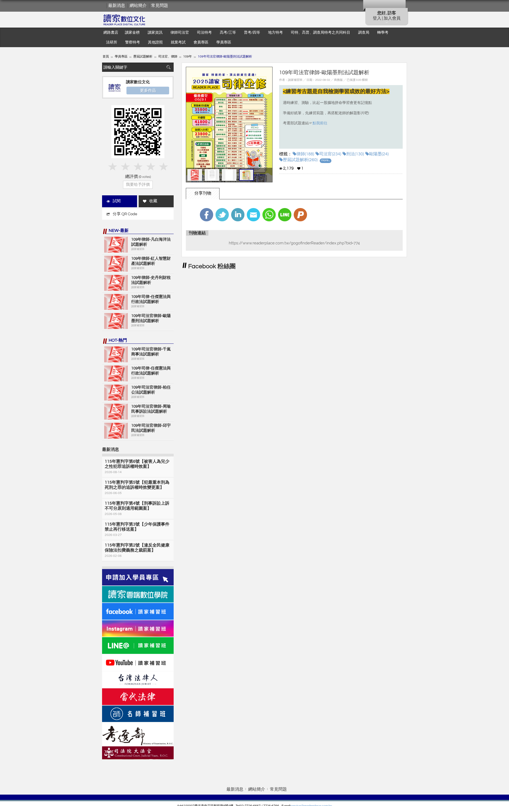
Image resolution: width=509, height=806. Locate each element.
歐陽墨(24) (379, 154)
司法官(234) (330, 154)
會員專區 (201, 42)
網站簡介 (138, 5)
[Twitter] (222, 214)
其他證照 (155, 42)
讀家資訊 (155, 32)
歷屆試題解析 (142, 56)
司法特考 (204, 32)
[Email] (253, 214)
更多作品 (148, 90)
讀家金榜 (132, 32)
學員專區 (223, 42)
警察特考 (132, 42)
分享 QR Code (125, 214)
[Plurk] (300, 214)
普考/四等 (252, 32)
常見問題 (159, 5)
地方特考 (275, 32)
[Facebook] (206, 214)
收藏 (153, 201)
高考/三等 (228, 32)
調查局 (363, 32)
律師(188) (305, 154)
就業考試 (178, 42)
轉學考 (382, 32)
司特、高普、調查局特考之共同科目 (320, 32)
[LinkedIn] (237, 214)
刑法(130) (355, 154)
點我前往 (320, 123)
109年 (187, 56)
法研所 (111, 42)
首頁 (106, 56)
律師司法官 (179, 32)
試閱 (117, 201)
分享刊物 (202, 193)
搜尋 (168, 67)
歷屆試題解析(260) (300, 160)
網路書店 (110, 32)
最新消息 (116, 5)
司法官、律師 (167, 56)
